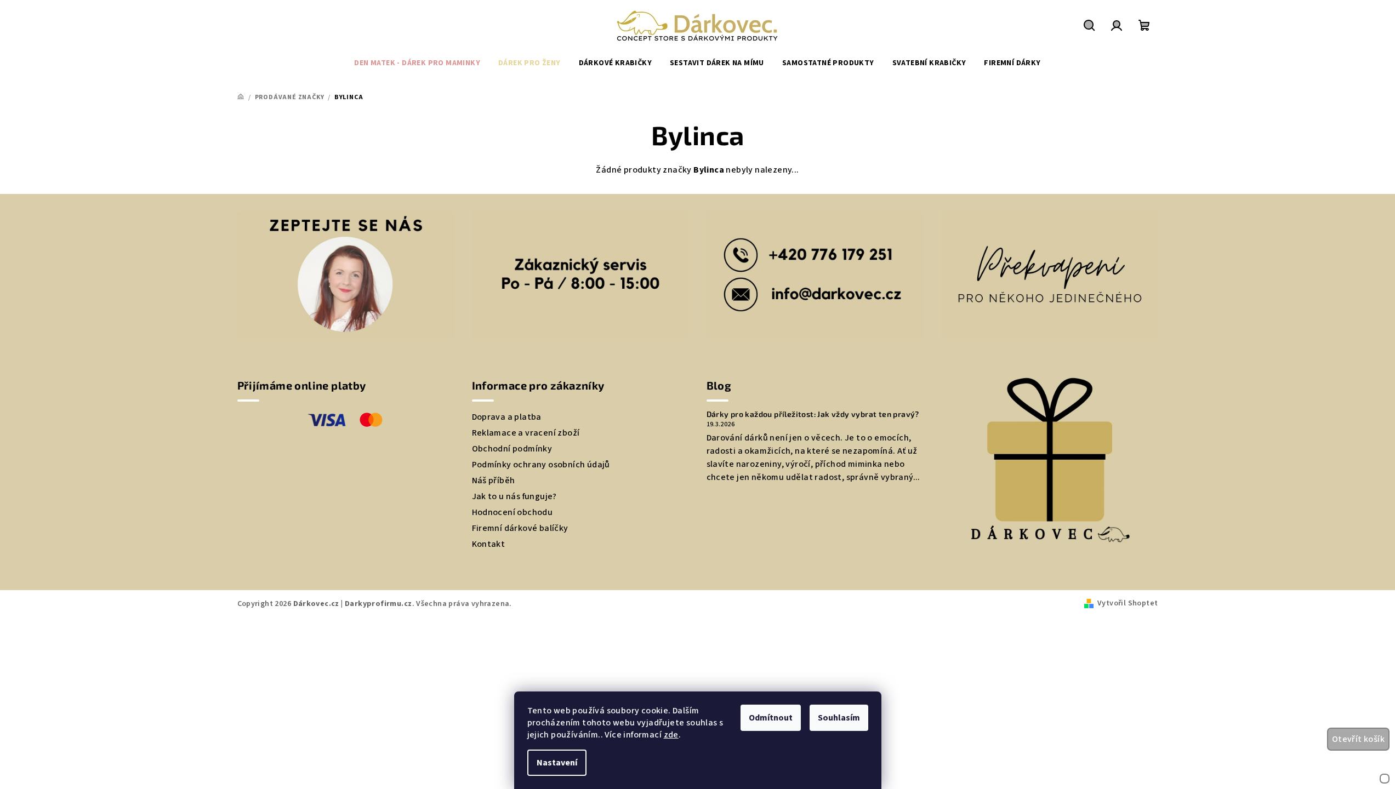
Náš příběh (493, 480)
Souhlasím (839, 718)
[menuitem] (417, 63)
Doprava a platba (507, 417)
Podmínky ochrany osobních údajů (541, 465)
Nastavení (557, 763)
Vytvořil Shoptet (1127, 603)
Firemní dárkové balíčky (520, 528)
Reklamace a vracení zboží (526, 433)
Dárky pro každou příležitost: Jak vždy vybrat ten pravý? (813, 414)
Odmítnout (771, 718)
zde (671, 735)
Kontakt (488, 544)
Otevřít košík (1358, 739)
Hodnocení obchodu (512, 512)
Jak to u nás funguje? (514, 496)
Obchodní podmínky (512, 449)
